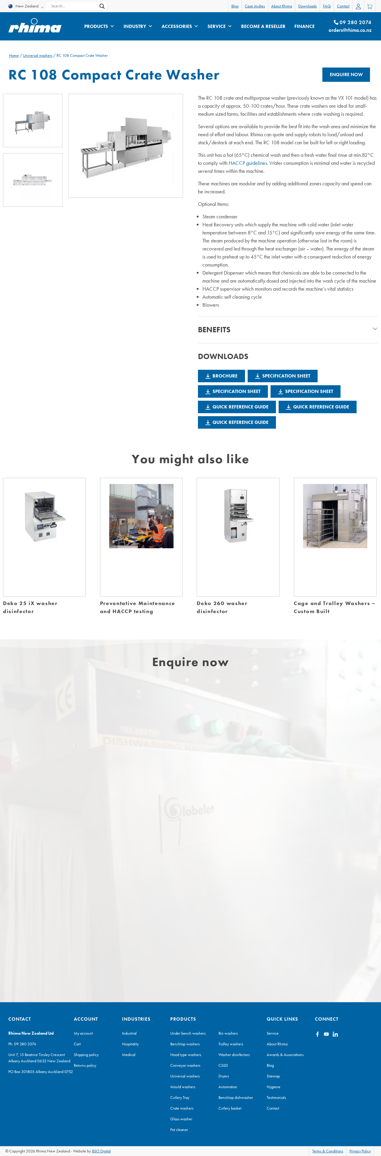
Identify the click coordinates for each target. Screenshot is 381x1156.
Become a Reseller (263, 26)
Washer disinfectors (234, 1054)
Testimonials (276, 1097)
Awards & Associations (285, 1054)
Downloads (307, 6)
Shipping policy (86, 1054)
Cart (77, 1044)
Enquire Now (346, 74)
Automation (227, 1086)
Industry (135, 26)
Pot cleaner (179, 1129)
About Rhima (281, 6)
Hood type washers (185, 1054)
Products (96, 26)
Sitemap (273, 1076)
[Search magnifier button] (102, 6)
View (44, 543)
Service (216, 26)
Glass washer (181, 1118)
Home (14, 55)
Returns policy (85, 1065)
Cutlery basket (229, 1108)
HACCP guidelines (248, 162)
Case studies (255, 6)
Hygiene (273, 1086)
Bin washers (228, 1033)
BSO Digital (101, 1151)
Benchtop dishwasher (235, 1097)
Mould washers (182, 1086)
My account (83, 1033)
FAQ (327, 6)
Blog (234, 6)
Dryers (223, 1076)
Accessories (177, 26)
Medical (128, 1054)
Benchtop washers (185, 1044)
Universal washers (37, 55)
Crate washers (181, 1108)
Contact (343, 6)
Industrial (129, 1033)
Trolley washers (230, 1044)
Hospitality (130, 1044)
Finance (304, 26)
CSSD (223, 1065)
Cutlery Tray (179, 1097)
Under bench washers (188, 1033)
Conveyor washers (185, 1065)
